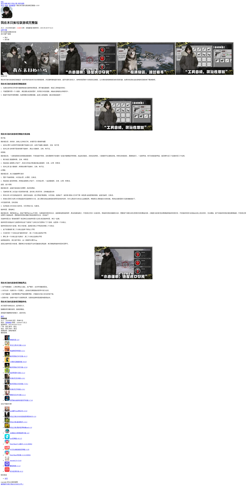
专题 (19, 3)
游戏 (5, 3)
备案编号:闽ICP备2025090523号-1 (12, 484)
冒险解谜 (12, 5)
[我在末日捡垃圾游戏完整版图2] (88, 74)
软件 (9, 3)
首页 (2, 3)
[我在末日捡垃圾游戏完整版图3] (146, 74)
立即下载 (4, 30)
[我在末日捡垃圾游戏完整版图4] (204, 74)
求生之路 (14, 3)
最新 (22, 3)
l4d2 (2, 1)
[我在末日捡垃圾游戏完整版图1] (30, 74)
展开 (2, 316)
